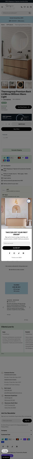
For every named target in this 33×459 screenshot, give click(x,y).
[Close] (28, 201)
